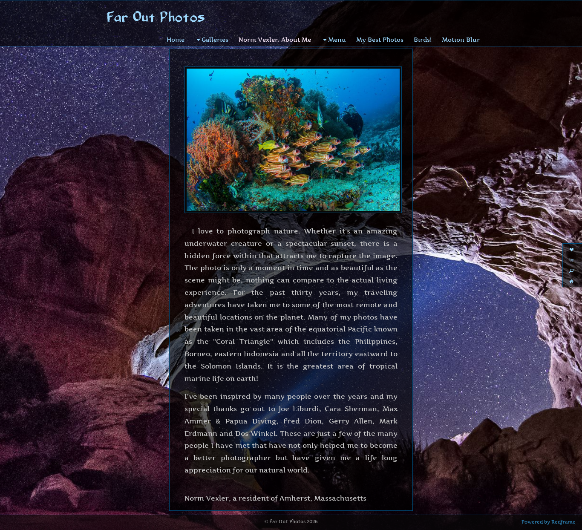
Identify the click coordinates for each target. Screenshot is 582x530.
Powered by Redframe (548, 522)
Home (175, 39)
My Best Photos (379, 39)
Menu (337, 39)
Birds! (423, 39)
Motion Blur (461, 39)
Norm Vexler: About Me (275, 39)
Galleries (215, 39)
